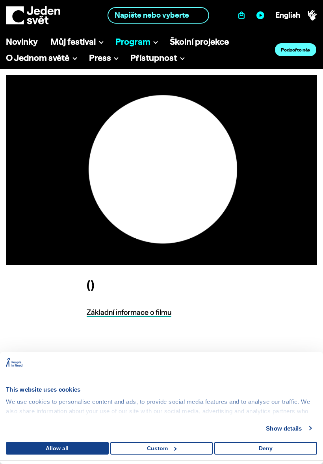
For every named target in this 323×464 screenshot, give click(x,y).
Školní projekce (199, 41)
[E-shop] (243, 15)
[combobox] (158, 15)
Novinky (22, 41)
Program (132, 41)
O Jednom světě (37, 58)
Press (100, 58)
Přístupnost (153, 58)
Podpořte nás (295, 49)
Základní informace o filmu (129, 312)
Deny (266, 448)
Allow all (57, 448)
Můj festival (73, 41)
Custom (157, 448)
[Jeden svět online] (262, 15)
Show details (284, 428)
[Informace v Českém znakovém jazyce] (312, 15)
